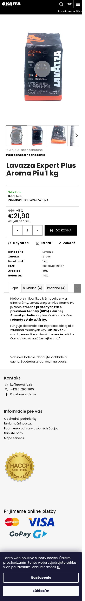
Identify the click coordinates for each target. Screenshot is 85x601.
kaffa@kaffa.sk (21, 385)
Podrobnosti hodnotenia (25, 155)
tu (58, 567)
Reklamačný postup (18, 423)
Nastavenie (41, 577)
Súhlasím (41, 590)
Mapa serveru (14, 438)
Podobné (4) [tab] (56, 288)
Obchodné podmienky (20, 419)
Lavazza (47, 252)
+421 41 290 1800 (22, 389)
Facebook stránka (23, 394)
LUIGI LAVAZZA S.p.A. (35, 200)
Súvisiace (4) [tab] (32, 288)
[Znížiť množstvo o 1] (17, 230)
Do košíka (63, 230)
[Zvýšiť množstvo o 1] (37, 230)
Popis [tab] (14, 288)
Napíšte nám (13, 433)
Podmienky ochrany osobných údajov (31, 428)
